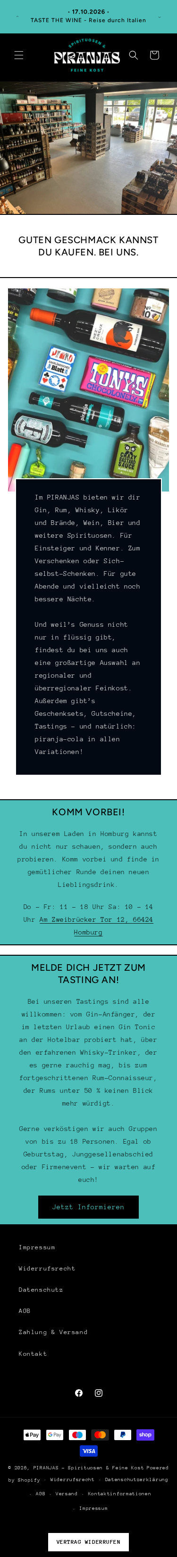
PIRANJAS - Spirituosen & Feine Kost (89, 1468)
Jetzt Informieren (88, 1207)
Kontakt (33, 1353)
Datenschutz (41, 1289)
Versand (67, 1494)
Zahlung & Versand (53, 1332)
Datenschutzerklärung (137, 1480)
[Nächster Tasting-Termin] (159, 16)
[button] (18, 55)
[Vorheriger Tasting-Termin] (17, 16)
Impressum (37, 1247)
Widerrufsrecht (47, 1268)
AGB (25, 1310)
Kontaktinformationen (120, 1494)
